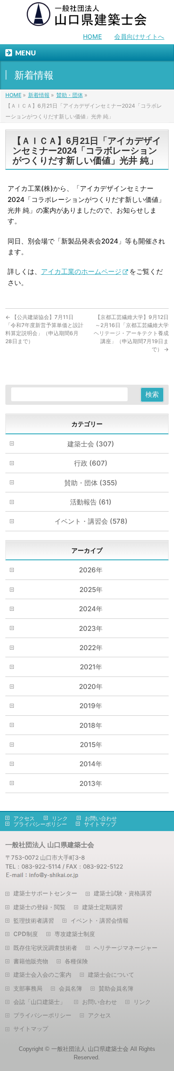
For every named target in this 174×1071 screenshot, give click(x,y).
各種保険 (76, 961)
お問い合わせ (101, 818)
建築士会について (111, 974)
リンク (60, 818)
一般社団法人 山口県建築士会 (89, 1049)
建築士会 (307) (90, 444)
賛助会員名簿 (116, 988)
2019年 (90, 705)
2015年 (91, 744)
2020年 (91, 686)
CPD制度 (25, 933)
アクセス (24, 818)
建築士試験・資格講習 (123, 893)
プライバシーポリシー (40, 824)
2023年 (91, 628)
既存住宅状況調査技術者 (45, 947)
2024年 (91, 609)
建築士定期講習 (102, 907)
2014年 (90, 764)
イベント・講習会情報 (99, 920)
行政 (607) (91, 463)
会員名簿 (70, 988)
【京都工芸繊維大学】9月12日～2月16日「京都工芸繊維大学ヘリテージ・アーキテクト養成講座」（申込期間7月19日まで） (131, 333)
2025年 (91, 589)
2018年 (90, 725)
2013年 (90, 783)
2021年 (91, 667)
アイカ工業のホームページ (81, 271)
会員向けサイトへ (139, 36)
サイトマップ (100, 824)
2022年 (91, 647)
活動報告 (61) (91, 502)
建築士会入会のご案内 (42, 974)
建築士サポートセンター (45, 893)
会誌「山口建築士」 (39, 1001)
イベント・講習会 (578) (91, 521)
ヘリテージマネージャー (125, 947)
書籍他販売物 (30, 961)
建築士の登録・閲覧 (39, 907)
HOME (92, 36)
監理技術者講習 (33, 920)
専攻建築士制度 (74, 933)
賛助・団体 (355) (90, 483)
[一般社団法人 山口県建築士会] (87, 16)
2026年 (91, 570)
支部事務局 (27, 988)
